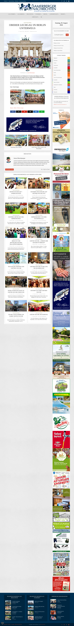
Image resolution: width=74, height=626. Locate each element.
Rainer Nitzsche (42, 624)
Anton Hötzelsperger (31, 72)
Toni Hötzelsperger (20, 195)
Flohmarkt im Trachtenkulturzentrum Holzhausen (61, 606)
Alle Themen (11, 14)
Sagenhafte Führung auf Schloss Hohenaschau (39, 617)
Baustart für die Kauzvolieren (39, 611)
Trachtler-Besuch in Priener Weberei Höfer (16, 607)
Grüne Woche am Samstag (39, 314)
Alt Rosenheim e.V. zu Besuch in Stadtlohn (17, 612)
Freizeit (63, 14)
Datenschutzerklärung (18, 624)
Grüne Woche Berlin (27, 22)
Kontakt (9, 624)
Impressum (5, 624)
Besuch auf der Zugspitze (39, 601)
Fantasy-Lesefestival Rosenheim (60, 617)
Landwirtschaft (54, 14)
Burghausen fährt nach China (39, 606)
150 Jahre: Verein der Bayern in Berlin (17, 617)
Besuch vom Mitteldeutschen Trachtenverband (16, 242)
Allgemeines (21, 14)
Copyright (12, 624)
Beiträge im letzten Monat (58, 50)
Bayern (12, 107)
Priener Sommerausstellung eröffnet (61, 601)
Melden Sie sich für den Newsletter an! (60, 104)
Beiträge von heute (57, 43)
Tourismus (38, 14)
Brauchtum (30, 14)
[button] (17, 96)
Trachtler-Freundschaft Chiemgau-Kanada (16, 602)
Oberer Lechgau (20, 107)
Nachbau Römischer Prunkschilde (60, 612)
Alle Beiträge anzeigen (9, 169)
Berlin (15, 107)
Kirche (45, 14)
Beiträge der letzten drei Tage (58, 45)
